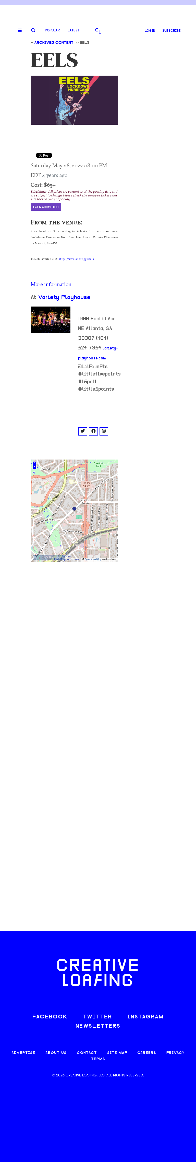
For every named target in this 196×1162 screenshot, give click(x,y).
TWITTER (97, 1017)
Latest (74, 30)
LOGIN (150, 30)
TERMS (98, 1059)
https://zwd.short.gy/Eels (76, 259)
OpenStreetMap (93, 559)
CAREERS (146, 1053)
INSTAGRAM (145, 1017)
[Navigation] (17, 30)
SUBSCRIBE (171, 30)
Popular (52, 30)
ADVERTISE (23, 1053)
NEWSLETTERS (98, 1026)
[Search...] (33, 30)
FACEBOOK (50, 1017)
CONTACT (87, 1053)
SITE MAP (117, 1053)
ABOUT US (56, 1053)
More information (51, 284)
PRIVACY (175, 1053)
